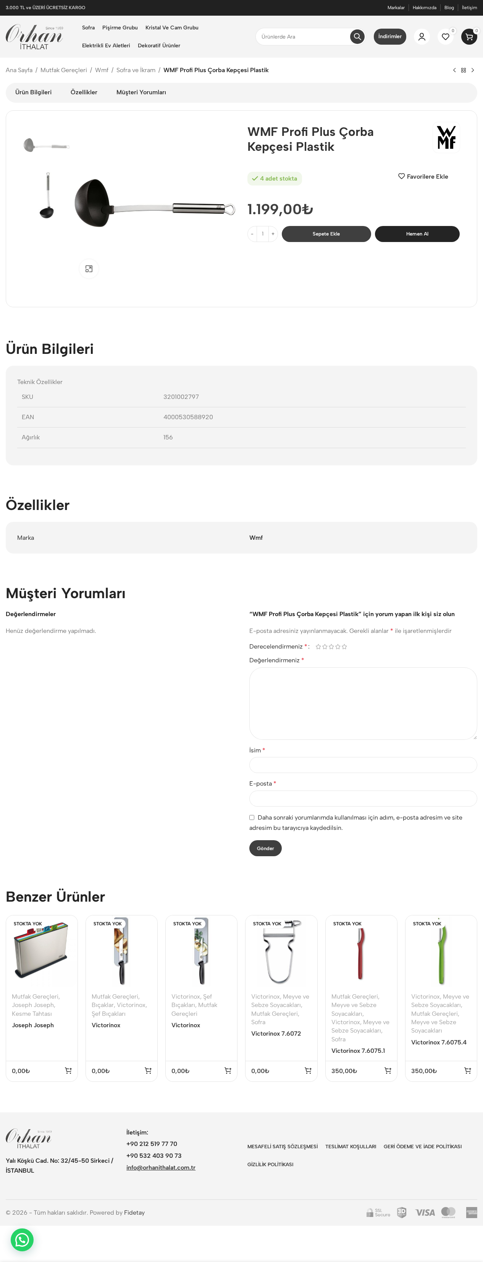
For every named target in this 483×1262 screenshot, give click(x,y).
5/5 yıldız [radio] (344, 647)
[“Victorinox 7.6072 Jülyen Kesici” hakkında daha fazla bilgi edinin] (308, 1070)
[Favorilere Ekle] (66, 941)
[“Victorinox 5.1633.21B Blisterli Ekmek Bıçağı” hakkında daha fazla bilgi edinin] (148, 1070)
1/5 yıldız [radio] (318, 647)
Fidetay (134, 1212)
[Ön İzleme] (66, 925)
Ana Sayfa (19, 70)
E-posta (262, 783)
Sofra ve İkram (135, 70)
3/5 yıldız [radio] (331, 647)
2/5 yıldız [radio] (325, 647)
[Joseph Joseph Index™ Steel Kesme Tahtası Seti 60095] (42, 951)
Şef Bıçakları (109, 1013)
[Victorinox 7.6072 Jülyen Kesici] (281, 951)
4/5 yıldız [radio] (338, 647)
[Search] (357, 36)
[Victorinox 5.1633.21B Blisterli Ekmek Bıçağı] (121, 951)
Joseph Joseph (33, 1005)
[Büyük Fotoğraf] (89, 268)
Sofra (258, 1022)
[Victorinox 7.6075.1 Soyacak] (361, 951)
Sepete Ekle (326, 234)
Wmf (101, 70)
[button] (22, 1239)
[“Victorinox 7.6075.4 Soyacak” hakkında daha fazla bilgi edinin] (467, 1070)
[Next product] (472, 70)
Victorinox (131, 1005)
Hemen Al (417, 234)
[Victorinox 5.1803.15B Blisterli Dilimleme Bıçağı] (201, 951)
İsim (257, 750)
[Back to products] (463, 70)
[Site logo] (34, 36)
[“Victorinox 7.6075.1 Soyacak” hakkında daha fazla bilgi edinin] (387, 1070)
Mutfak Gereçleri (63, 70)
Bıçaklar (103, 1005)
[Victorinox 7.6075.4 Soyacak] (441, 951)
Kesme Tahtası (32, 1013)
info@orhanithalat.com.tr (160, 1167)
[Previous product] (454, 70)
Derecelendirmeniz (278, 647)
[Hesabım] (422, 36)
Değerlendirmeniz (276, 660)
